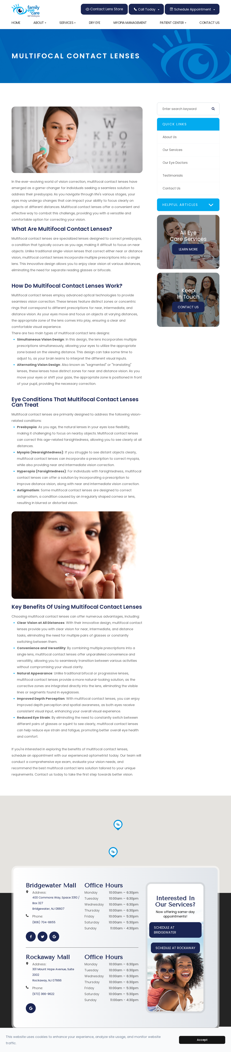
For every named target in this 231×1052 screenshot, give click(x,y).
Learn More (188, 249)
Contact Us (209, 22)
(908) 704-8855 (43, 922)
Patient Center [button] (172, 22)
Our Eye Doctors (175, 162)
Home (16, 22)
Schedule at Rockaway (175, 948)
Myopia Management (130, 22)
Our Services (172, 150)
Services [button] (66, 22)
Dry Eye (94, 22)
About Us (170, 137)
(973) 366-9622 (43, 994)
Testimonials (173, 175)
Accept (202, 1040)
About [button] (38, 22)
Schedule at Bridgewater (165, 930)
